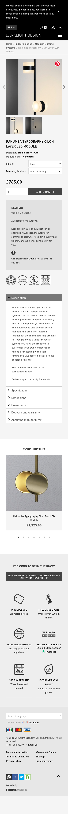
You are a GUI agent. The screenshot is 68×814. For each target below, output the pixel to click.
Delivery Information (17, 752)
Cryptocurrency (44, 760)
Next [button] (64, 87)
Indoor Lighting (23, 43)
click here (11, 17)
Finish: (10, 163)
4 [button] (34, 537)
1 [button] (18, 537)
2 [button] (23, 537)
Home (9, 43)
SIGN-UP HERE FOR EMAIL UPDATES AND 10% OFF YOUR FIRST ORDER (34, 577)
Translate (34, 722)
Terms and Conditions (17, 756)
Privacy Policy (13, 760)
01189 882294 (16, 744)
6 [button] (44, 537)
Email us (33, 258)
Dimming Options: (16, 171)
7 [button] (49, 537)
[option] (34, 87)
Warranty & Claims (46, 752)
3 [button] (29, 537)
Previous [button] (4, 87)
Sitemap (40, 756)
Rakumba (28, 156)
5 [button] (39, 537)
